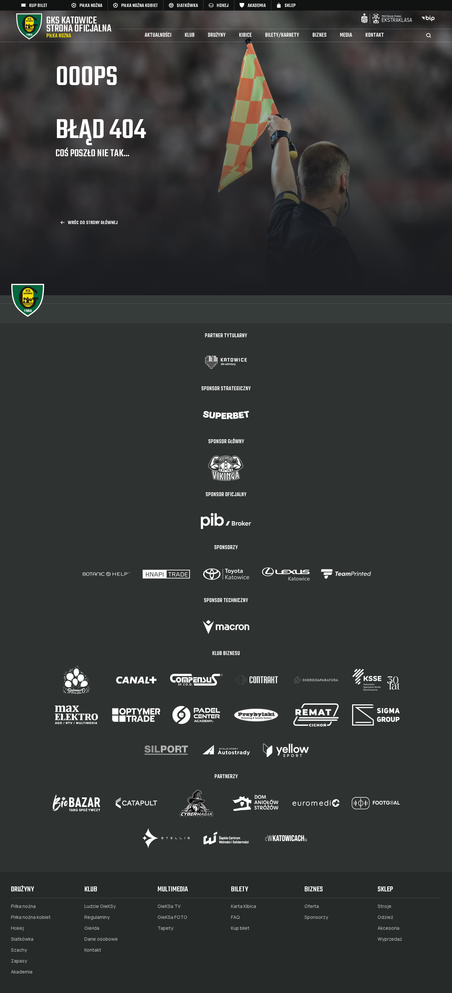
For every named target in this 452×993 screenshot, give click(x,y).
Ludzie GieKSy (100, 906)
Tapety (165, 928)
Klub (190, 35)
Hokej (17, 928)
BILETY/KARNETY (282, 35)
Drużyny (217, 35)
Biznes (319, 35)
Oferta (311, 906)
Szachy (19, 950)
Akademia (21, 972)
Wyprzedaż (390, 939)
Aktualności (158, 35)
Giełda (91, 928)
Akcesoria (388, 928)
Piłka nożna (23, 906)
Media (346, 35)
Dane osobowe (101, 939)
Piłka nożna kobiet (31, 917)
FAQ (235, 917)
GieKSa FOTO (172, 917)
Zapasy (19, 961)
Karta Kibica (243, 906)
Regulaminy (97, 917)
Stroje (384, 906)
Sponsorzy (316, 917)
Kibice (245, 35)
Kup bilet (240, 928)
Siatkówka (22, 939)
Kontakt (374, 35)
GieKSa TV (169, 906)
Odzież (385, 917)
